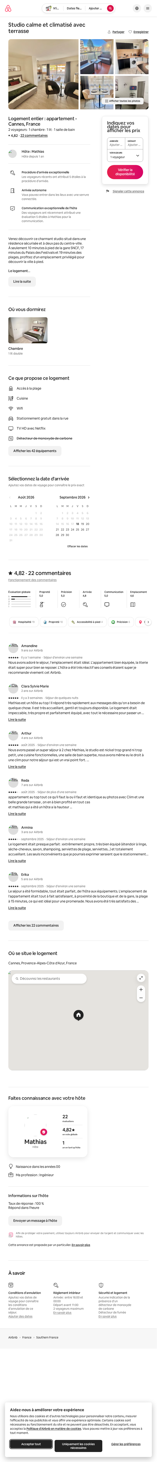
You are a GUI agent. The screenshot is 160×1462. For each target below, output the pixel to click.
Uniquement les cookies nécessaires (78, 1446)
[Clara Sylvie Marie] (13, 689)
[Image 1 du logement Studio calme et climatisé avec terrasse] (43, 74)
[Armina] (13, 830)
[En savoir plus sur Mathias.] (12, 154)
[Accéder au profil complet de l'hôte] (48, 1131)
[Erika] (13, 877)
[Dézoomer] (141, 989)
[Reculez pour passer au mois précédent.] (10, 497)
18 (77, 524)
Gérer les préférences (126, 1444)
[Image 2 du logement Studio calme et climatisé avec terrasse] (97, 56)
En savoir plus (81, 1245)
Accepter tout (31, 1444)
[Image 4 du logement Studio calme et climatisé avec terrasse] (132, 56)
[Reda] (13, 783)
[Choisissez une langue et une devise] (137, 8)
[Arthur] (13, 736)
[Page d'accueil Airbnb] (8, 8)
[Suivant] (148, 622)
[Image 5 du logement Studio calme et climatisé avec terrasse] (132, 92)
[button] (125, 155)
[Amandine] (13, 648)
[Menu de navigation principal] (148, 8)
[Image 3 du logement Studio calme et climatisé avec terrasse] (97, 92)
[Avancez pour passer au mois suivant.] (88, 497)
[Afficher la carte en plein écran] (141, 978)
